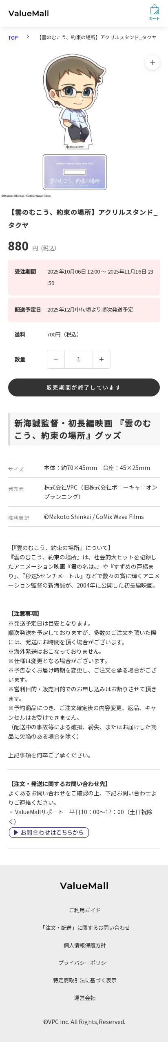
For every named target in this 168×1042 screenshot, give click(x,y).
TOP (13, 37)
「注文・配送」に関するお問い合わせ (85, 927)
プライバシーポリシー (84, 962)
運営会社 (84, 998)
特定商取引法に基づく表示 (85, 980)
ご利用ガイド (85, 910)
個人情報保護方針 (85, 945)
